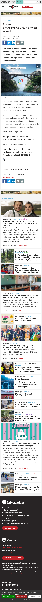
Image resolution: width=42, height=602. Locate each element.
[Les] (7, 319)
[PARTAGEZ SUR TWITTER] (9, 43)
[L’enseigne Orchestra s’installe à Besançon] (7, 394)
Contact (7, 507)
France (18, 473)
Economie (7, 20)
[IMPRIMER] (22, 43)
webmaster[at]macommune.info (13, 574)
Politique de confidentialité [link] (21, 600)
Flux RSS (7, 518)
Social (32, 473)
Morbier (6, 343)
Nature (26, 253)
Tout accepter (8, 597)
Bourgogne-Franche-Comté (26, 364)
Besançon (19, 266)
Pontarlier (7, 293)
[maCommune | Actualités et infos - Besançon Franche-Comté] (14, 7)
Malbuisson (7, 219)
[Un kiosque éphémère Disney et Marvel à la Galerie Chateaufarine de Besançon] (7, 268)
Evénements (28, 414)
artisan (6, 169)
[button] (37, 2)
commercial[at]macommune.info (13, 553)
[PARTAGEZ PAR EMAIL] (18, 43)
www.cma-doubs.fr (26, 140)
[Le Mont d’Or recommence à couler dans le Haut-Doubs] (7, 404)
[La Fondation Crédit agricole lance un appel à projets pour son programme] (7, 253)
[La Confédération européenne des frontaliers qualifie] (7, 379)
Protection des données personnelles (17, 515)
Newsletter (10, 528)
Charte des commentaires (13, 513)
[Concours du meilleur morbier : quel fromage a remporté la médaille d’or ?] (21, 333)
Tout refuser (21, 597)
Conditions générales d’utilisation (16, 523)
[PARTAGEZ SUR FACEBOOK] (5, 43)
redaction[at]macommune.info (12, 547)
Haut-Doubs (20, 377)
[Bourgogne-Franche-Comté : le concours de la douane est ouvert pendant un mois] (7, 366)
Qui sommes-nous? (11, 510)
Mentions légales (10, 521)
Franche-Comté (21, 251)
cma (26, 169)
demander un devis (13, 558)
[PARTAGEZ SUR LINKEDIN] (13, 43)
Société (24, 219)
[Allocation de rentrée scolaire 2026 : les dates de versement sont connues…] (7, 476)
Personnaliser (34, 597)
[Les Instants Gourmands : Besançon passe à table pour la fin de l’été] (7, 415)
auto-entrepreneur (17, 169)
